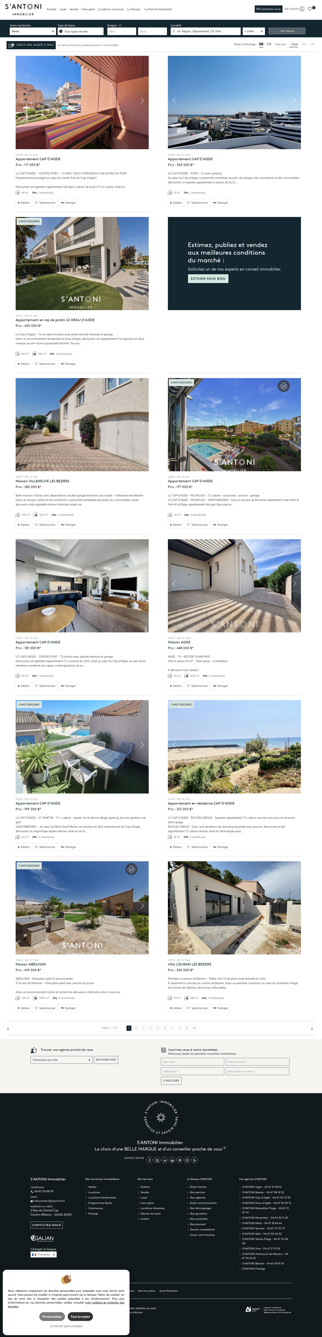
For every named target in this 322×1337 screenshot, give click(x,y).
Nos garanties (198, 1213)
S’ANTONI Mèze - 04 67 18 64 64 (262, 1223)
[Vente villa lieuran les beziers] (234, 907)
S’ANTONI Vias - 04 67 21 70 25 (261, 1248)
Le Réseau (133, 9)
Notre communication (203, 1203)
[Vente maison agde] (234, 585)
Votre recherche (20, 25)
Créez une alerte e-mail (34, 45)
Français (44, 1254)
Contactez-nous (270, 9)
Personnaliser (52, 1316)
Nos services (197, 1192)
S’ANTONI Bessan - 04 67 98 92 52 (263, 1192)
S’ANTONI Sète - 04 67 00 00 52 (262, 1233)
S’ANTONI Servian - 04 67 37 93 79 (263, 1228)
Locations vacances (111, 9)
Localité (176, 25)
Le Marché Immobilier (158, 9)
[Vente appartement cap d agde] (82, 102)
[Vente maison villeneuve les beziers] (82, 424)
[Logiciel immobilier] (253, 1309)
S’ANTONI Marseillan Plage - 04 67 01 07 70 (265, 1210)
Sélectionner (47, 202)
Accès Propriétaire (169, 1290)
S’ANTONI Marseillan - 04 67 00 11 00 (265, 1217)
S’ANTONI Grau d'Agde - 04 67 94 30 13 (266, 1203)
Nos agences (198, 1197)
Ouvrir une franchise (202, 1235)
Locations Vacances (153, 1208)
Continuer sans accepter (66, 1326)
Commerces (95, 1208)
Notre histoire (198, 1187)
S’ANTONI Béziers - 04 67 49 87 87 (263, 1263)
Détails (25, 202)
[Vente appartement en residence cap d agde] (234, 746)
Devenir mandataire (202, 1229)
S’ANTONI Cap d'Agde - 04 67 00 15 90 (266, 1197)
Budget (112, 25)
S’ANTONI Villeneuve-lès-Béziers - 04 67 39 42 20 (265, 1256)
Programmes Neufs (100, 1203)
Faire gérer (88, 9)
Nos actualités (199, 1218)
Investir (145, 1218)
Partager (70, 202)
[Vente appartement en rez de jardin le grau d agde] (82, 263)
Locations (94, 1192)
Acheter (51, 9)
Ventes (92, 1187)
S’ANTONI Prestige (253, 1268)
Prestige (93, 1213)
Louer (63, 9)
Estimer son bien (151, 1213)
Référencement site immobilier (277, 1312)
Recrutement (198, 1224)
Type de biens (66, 25)
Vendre (74, 9)
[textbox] (206, 31)
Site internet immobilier (274, 1310)
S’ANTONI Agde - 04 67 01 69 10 (262, 1187)
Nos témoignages (200, 1208)
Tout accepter (80, 1316)
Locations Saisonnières (102, 1197)
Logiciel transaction (273, 1307)
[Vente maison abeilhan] (82, 907)
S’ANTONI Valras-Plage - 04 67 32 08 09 (265, 1241)
